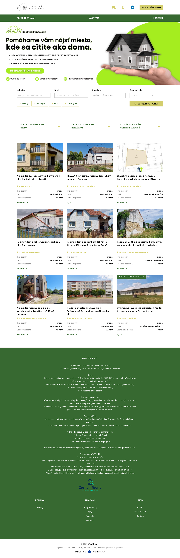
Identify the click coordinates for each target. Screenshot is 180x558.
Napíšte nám (140, 511)
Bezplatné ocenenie (151, 7)
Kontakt (158, 18)
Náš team (94, 18)
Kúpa (56, 104)
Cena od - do (136, 90)
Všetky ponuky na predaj (32, 126)
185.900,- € (22, 334)
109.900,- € (22, 202)
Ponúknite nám (26, 18)
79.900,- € (22, 268)
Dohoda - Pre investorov (131, 277)
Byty (90, 511)
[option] (90, 53)
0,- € (69, 202)
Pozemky (90, 516)
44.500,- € (122, 268)
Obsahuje (96, 90)
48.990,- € (122, 202)
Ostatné (90, 520)
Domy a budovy (90, 507)
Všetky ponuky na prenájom (82, 126)
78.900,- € (72, 268)
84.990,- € (72, 334)
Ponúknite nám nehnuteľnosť (131, 126)
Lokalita (21, 90)
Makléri (140, 507)
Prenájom (41, 104)
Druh (56, 90)
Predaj (25, 104)
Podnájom (72, 104)
